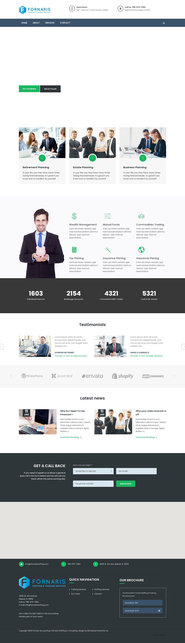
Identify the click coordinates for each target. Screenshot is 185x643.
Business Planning (134, 167)
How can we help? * (82, 465)
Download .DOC (132, 610)
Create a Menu (159, 635)
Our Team (75, 594)
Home (24, 22)
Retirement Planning (36, 167)
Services (49, 22)
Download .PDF (131, 603)
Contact (65, 22)
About (36, 22)
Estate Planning (83, 167)
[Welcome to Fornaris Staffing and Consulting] (34, 9)
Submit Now (125, 483)
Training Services (78, 589)
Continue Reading (69, 437)
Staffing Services (101, 589)
